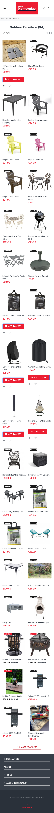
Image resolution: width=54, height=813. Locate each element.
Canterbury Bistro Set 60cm (12, 238)
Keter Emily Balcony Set (13, 512)
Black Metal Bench (36, 66)
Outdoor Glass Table (11, 585)
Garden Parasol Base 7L (38, 276)
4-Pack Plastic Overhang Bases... (13, 68)
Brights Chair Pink (35, 160)
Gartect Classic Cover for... (14, 315)
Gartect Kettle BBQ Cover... (39, 367)
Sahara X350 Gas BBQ (12, 733)
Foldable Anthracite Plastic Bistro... (14, 277)
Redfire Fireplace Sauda (12, 696)
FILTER (8, 33)
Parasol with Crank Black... (39, 585)
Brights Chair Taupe (11, 196)
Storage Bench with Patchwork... (36, 735)
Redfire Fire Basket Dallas (13, 659)
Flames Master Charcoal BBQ (38, 238)
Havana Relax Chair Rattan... (14, 475)
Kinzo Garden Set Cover (38, 512)
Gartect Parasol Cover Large (12, 422)
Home (3, 19)
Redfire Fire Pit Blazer (37, 659)
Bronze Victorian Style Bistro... (37, 198)
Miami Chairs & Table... (37, 548)
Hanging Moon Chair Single (39, 421)
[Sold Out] (40, 144)
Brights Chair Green (11, 160)
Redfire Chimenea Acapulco (39, 622)
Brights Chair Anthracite (38, 120)
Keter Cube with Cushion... (39, 475)
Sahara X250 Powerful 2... (39, 696)
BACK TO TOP (27, 807)
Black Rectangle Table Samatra (12, 122)
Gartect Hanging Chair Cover (12, 368)
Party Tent (7, 622)
